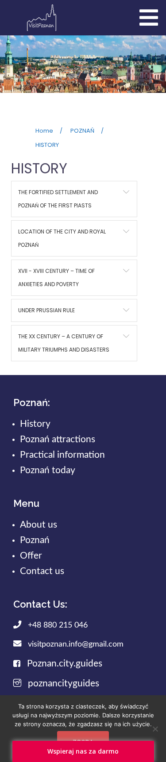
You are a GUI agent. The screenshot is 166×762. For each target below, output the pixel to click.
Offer (31, 555)
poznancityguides (63, 683)
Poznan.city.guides (64, 663)
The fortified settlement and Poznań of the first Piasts (58, 198)
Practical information (62, 454)
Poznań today (47, 470)
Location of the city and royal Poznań (62, 238)
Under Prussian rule (46, 310)
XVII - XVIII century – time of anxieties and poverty (56, 277)
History (35, 424)
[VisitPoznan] (42, 17)
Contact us (42, 571)
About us (38, 524)
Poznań (35, 540)
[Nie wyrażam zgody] (155, 728)
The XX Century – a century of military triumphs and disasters (63, 343)
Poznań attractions (57, 439)
